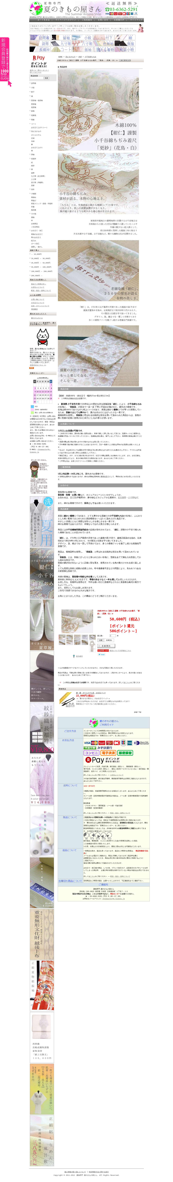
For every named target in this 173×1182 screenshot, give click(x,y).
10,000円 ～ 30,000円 (40, 258)
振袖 (32, 111)
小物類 (33, 194)
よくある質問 (35, 295)
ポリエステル (36, 135)
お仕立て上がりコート (39, 127)
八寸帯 (33, 179)
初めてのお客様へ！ (38, 280)
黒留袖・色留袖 (37, 100)
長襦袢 (33, 159)
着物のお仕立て (37, 234)
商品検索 (34, 76)
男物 (32, 155)
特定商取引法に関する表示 (99, 1172)
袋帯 (32, 173)
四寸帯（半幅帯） (37, 182)
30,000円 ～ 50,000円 (40, 263)
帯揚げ (33, 201)
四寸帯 (73, 497)
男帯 (32, 186)
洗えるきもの (36, 131)
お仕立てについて (37, 303)
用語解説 (34, 309)
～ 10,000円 (36, 254)
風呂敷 (33, 210)
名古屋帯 (122, 497)
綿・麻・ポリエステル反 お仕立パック (91, 693)
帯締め (33, 197)
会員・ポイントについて (40, 306)
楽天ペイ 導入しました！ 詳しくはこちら (39, 71)
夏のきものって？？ (38, 314)
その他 (33, 214)
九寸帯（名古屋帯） (38, 176)
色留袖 (33, 107)
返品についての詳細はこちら (120, 651)
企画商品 (34, 224)
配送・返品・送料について (41, 290)
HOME (60, 57)
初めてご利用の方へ (38, 284)
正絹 (32, 138)
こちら (127, 682)
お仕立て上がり (37, 148)
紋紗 (32, 166)
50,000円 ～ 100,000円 (41, 267)
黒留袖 (33, 104)
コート (33, 124)
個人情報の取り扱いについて (75, 1172)
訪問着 (33, 83)
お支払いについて (37, 287)
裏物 (32, 217)
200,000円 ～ (37, 276)
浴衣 (32, 189)
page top (137, 712)
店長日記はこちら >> (38, 365)
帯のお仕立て (36, 237)
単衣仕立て (105, 476)
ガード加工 (35, 244)
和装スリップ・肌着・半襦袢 (42, 204)
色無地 (33, 115)
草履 (32, 207)
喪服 (32, 120)
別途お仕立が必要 (76, 398)
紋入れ (33, 241)
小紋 (32, 88)
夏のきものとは (37, 318)
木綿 (32, 141)
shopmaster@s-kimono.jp (113, 899)
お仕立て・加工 (37, 230)
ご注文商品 (35, 227)
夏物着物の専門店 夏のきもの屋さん (42, 17)
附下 (32, 92)
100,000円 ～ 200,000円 (41, 271)
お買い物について (37, 299)
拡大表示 (79, 656)
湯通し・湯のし (37, 247)
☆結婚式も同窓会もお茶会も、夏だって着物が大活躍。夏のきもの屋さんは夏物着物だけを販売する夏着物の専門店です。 (97, 17)
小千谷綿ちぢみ (90, 57)
